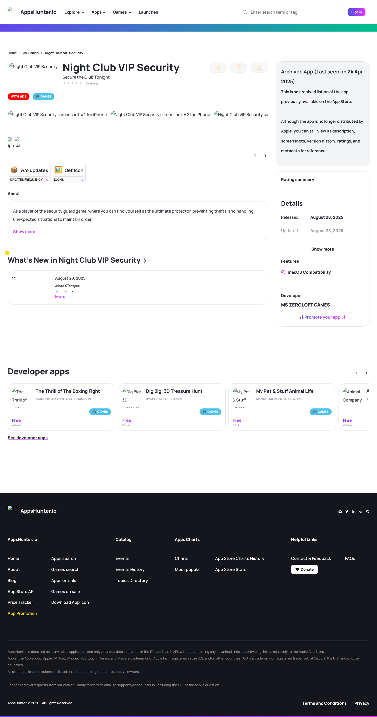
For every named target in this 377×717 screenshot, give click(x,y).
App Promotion (22, 613)
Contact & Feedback (311, 558)
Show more (322, 249)
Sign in (356, 12)
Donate (307, 569)
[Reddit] (360, 511)
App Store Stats (230, 569)
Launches (148, 12)
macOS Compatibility (309, 272)
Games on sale (65, 591)
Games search (65, 569)
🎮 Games (31, 53)
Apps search (63, 558)
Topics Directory (132, 580)
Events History (130, 569)
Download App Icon (70, 602)
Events (123, 558)
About (14, 569)
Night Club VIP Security (64, 53)
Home (12, 53)
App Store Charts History (239, 558)
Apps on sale (63, 580)
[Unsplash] (340, 511)
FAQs (350, 558)
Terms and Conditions (324, 703)
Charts (181, 558)
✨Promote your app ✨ (322, 317)
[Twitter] (347, 511)
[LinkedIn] (353, 511)
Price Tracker (20, 602)
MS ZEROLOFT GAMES (305, 305)
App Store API (21, 591)
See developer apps (28, 438)
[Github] (367, 511)
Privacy (361, 703)
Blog (12, 580)
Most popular (188, 569)
